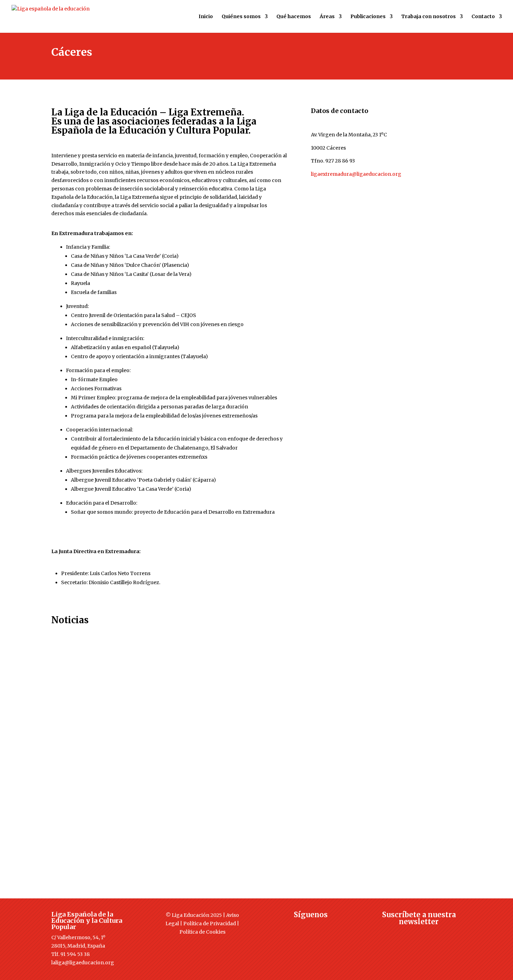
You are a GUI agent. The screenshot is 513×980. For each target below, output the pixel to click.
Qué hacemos (293, 17)
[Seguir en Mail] (418, 934)
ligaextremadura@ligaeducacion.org (356, 174)
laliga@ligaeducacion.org (82, 962)
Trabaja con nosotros (428, 17)
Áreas (327, 17)
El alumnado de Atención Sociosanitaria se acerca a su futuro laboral (166, 668)
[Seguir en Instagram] (310, 927)
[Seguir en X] (296, 927)
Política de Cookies (202, 932)
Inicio (206, 17)
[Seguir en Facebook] (282, 927)
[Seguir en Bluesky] (324, 927)
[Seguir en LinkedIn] (338, 927)
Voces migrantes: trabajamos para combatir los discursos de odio (162, 741)
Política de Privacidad (209, 923)
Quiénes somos (241, 17)
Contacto (483, 17)
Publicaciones (368, 17)
